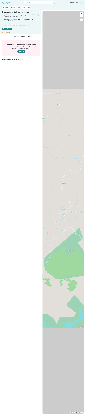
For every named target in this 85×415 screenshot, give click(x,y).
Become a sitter (74, 2)
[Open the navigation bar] (81, 2)
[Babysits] (6, 2)
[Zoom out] (81, 16)
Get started (21, 51)
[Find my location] (81, 19)
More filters (26, 7)
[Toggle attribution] (82, 412)
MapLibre (72, 412)
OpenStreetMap (78, 412)
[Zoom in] (81, 13)
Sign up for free (7, 28)
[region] (63, 212)
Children (6, 7)
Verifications (16, 7)
